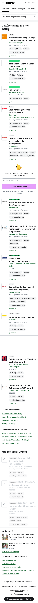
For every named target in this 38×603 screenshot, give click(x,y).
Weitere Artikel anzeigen (10, 552)
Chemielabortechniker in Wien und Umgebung (18, 570)
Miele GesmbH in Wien (9, 560)
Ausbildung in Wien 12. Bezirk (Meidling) (15, 440)
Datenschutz (6, 586)
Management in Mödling (10, 443)
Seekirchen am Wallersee (18, 517)
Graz (12, 298)
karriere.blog (7, 531)
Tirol (18, 152)
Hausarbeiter (15, 90)
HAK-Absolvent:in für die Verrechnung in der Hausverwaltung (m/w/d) (22, 229)
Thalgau (12, 75)
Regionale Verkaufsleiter (10, 574)
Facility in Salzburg (8, 424)
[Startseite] (11, 3)
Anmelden (31, 3)
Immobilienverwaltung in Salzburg (14, 417)
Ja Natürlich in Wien (8, 564)
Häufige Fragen (9, 582)
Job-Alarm (31, 9)
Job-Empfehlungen (18, 9)
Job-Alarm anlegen (20, 186)
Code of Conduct (29, 586)
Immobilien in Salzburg (10, 420)
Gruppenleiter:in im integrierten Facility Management (20, 141)
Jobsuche (5, 9)
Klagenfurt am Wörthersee (23, 298)
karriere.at (23, 557)
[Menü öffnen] (2, 3)
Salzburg (5, 29)
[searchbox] (19, 16)
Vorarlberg (24, 152)
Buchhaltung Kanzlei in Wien (11, 567)
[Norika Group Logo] (19, 594)
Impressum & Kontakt (23, 582)
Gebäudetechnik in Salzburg (12, 414)
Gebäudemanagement (14, 25)
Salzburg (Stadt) (16, 49)
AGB (32, 582)
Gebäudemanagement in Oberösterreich (16, 433)
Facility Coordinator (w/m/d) (22, 317)
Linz (35, 298)
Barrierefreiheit (17, 586)
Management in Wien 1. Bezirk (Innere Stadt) (17, 437)
